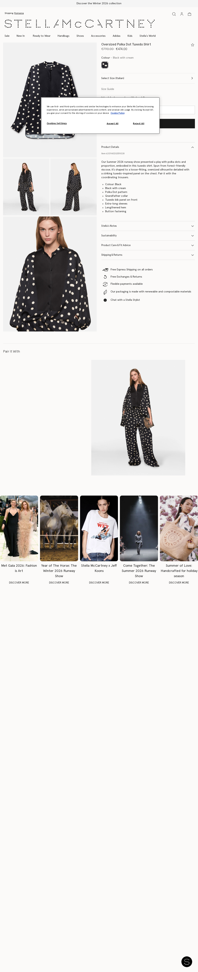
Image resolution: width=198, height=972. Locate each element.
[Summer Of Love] (179, 528)
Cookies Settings (57, 123)
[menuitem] (21, 36)
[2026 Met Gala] (19, 528)
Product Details (110, 147)
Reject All (138, 124)
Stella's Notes (109, 226)
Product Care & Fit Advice (116, 245)
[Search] (174, 14)
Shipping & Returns (111, 255)
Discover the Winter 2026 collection (99, 3)
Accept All (113, 124)
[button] (26, 187)
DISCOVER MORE (19, 582)
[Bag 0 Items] (189, 14)
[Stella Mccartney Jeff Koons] (99, 528)
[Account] (182, 14)
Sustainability (109, 235)
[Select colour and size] (192, 45)
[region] (100, 115)
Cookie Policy (118, 113)
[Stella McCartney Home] (80, 24)
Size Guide (107, 89)
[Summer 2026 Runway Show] (139, 528)
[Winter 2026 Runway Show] (59, 528)
